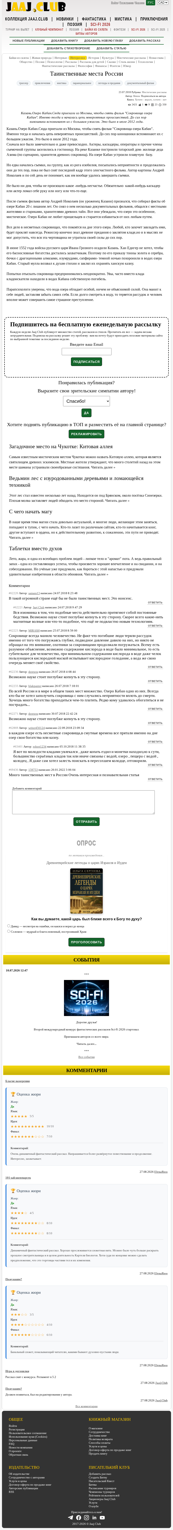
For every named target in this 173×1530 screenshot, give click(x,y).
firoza (136, 96)
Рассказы (71, 62)
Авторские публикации (23, 1488)
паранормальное (82, 83)
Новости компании (20, 1447)
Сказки (111, 62)
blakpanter (34, 686)
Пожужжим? (13, 1279)
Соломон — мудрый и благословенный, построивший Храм (48, 931)
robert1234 (39, 746)
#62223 (13, 630)
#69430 (13, 769)
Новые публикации (29, 40)
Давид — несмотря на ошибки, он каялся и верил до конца (47, 926)
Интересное (77, 57)
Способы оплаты (99, 1442)
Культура (108, 57)
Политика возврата (101, 1439)
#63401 (18, 746)
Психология (54, 62)
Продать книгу (98, 1453)
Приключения (154, 18)
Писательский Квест (101, 1481)
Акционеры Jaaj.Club (102, 1499)
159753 (33, 769)
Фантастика (94, 18)
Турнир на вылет (18, 29)
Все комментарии (86, 1406)
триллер (23, 83)
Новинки (65, 18)
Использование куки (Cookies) (28, 1436)
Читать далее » (103, 467)
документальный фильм (140, 83)
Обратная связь (18, 1454)
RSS (11, 1492)
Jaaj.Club (161, 1383)
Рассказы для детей (92, 62)
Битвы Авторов (87, 33)
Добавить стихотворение (68, 48)
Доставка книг (98, 1435)
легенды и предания (109, 83)
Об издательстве (19, 1473)
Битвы (93, 1484)
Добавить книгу (64, 40)
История (93, 57)
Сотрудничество (99, 1432)
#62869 (13, 728)
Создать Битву (98, 1477)
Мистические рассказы (131, 57)
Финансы (101, 66)
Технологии (145, 62)
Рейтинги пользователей (104, 1495)
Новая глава (156, 57)
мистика (61, 83)
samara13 (34, 593)
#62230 (13, 671)
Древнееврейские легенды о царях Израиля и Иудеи (86, 863)
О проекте (15, 1451)
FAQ (11, 1444)
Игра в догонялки (17, 1371)
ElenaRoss (161, 1171)
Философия (85, 66)
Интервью (61, 57)
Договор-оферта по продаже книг (110, 1450)
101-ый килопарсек (18, 1177)
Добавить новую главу (103, 40)
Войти (114, 2)
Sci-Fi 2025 (158, 29)
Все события (86, 1057)
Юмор (127, 66)
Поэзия (74, 24)
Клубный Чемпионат (49, 29)
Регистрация (127, 2)
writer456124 (36, 728)
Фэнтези (119, 29)
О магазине (96, 1428)
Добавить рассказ (145, 40)
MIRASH (34, 630)
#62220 (13, 593)
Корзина (139, 2)
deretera (33, 671)
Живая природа (42, 57)
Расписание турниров (102, 1488)
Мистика (123, 18)
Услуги (93, 1502)
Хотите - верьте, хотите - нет (150, 99)
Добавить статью (111, 48)
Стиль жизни (127, 62)
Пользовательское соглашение (28, 1433)
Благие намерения (17, 1081)
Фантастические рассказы (58, 66)
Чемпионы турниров (102, 1492)
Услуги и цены (98, 1446)
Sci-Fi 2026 (100, 24)
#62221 (18, 607)
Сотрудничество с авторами (27, 1477)
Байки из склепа (96, 29)
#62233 (13, 686)
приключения (42, 83)
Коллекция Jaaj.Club (26, 18)
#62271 (13, 713)
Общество (26, 62)
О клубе (94, 1506)
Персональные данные (23, 1440)
